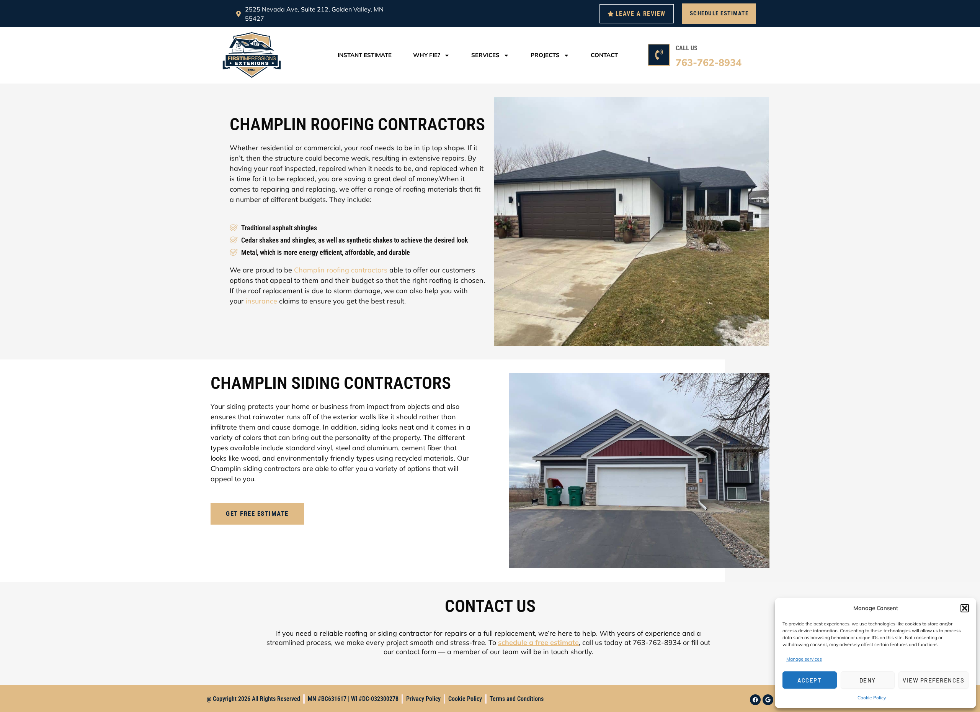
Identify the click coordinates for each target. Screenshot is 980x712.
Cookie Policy (872, 698)
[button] (965, 608)
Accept (809, 680)
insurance (261, 301)
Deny (867, 680)
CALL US (686, 48)
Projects (545, 55)
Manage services (804, 659)
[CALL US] (659, 55)
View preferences (933, 680)
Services (485, 55)
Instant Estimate (365, 55)
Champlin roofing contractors (340, 270)
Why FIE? (426, 55)
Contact (604, 55)
